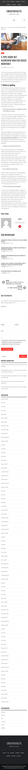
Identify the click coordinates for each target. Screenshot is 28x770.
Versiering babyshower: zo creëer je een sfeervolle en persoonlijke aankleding (13, 248)
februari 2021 (4, 648)
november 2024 (4, 475)
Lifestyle (14, 4)
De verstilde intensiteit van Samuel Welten (11, 271)
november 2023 (4, 521)
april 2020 (3, 686)
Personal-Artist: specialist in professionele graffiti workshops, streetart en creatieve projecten (13, 264)
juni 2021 (3, 633)
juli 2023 (3, 537)
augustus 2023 (4, 533)
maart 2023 (3, 552)
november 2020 (4, 659)
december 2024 (4, 472)
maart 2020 (3, 690)
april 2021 (3, 640)
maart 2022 (3, 598)
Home (4, 1)
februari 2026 (4, 418)
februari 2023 (4, 556)
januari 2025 (4, 468)
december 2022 (4, 564)
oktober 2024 (4, 479)
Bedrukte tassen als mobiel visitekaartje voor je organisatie (12, 382)
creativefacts (14, 11)
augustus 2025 (4, 441)
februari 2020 (4, 694)
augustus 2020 (4, 671)
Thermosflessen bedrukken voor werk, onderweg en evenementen (13, 256)
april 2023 (3, 548)
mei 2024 (3, 498)
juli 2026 (3, 403)
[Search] (24, 20)
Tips (8, 1)
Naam (3, 325)
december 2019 (4, 701)
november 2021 (4, 613)
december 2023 (4, 518)
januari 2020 (4, 698)
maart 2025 (3, 460)
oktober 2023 (4, 525)
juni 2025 (3, 449)
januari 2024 (4, 514)
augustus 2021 (4, 625)
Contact (19, 4)
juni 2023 (3, 541)
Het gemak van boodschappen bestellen (15, 287)
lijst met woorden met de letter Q (9, 137)
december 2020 (4, 656)
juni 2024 (3, 495)
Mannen (12, 1)
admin (5, 67)
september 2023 (5, 529)
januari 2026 (4, 422)
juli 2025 (3, 445)
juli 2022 (3, 583)
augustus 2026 (4, 399)
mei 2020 (3, 682)
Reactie (3, 306)
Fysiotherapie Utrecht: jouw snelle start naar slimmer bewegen (14, 240)
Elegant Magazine (12, 768)
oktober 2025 (4, 433)
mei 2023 (3, 544)
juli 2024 (3, 491)
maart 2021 (3, 644)
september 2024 (5, 483)
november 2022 (4, 567)
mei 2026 (3, 406)
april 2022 (3, 594)
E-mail (17, 325)
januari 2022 (4, 606)
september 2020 (5, 667)
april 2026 (3, 410)
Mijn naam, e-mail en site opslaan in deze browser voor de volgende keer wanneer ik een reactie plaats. (14, 342)
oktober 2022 (4, 571)
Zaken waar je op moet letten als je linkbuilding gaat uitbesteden (15, 282)
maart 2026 (3, 414)
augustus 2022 (4, 579)
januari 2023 (4, 560)
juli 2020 (3, 675)
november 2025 (4, 429)
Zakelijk (8, 4)
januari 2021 (4, 652)
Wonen (23, 1)
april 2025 (3, 456)
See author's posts (20, 222)
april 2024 (3, 502)
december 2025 (4, 426)
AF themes (21, 768)
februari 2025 (4, 464)
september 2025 (5, 437)
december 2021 (4, 610)
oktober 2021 (4, 617)
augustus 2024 (4, 487)
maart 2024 (3, 506)
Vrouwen (18, 1)
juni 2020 (3, 678)
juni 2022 (3, 587)
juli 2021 (3, 629)
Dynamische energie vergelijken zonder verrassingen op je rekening (14, 376)
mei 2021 (3, 636)
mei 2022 (3, 590)
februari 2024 (4, 510)
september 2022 (5, 575)
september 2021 (5, 621)
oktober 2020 (4, 663)
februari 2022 (4, 602)
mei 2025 (3, 452)
